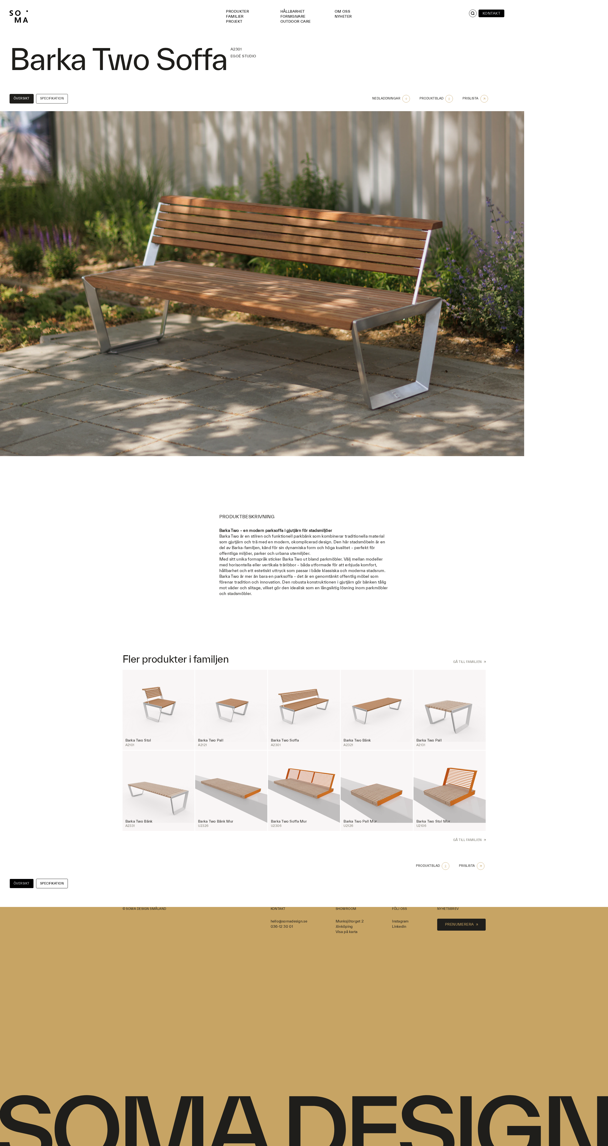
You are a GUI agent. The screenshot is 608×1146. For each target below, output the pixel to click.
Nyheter (343, 16)
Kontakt (491, 13)
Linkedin (399, 926)
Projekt (234, 21)
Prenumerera (459, 924)
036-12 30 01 (282, 926)
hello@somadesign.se (289, 921)
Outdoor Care (295, 21)
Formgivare (293, 16)
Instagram (400, 921)
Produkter (237, 11)
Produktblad (431, 98)
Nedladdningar (386, 98)
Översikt (22, 98)
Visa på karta (347, 932)
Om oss (342, 11)
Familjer (234, 16)
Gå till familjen (467, 662)
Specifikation (52, 98)
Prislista (470, 98)
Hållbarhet (292, 11)
